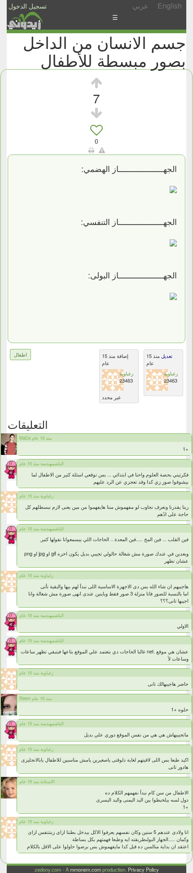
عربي (140, 5)
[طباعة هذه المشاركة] (91, 150)
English (170, 5)
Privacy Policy (143, 869)
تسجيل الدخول (28, 5)
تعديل (166, 355)
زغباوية (126, 373)
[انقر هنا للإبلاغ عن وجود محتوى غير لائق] (102, 150)
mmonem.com (85, 869)
